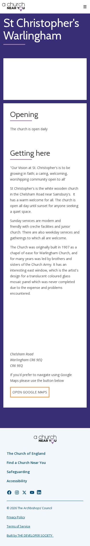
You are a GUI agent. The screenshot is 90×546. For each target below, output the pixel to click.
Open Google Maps (29, 392)
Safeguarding (18, 471)
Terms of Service (18, 526)
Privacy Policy (16, 517)
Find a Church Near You (26, 462)
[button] (85, 6)
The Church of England (26, 453)
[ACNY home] (13, 6)
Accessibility (17, 481)
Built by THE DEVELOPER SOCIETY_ (30, 535)
